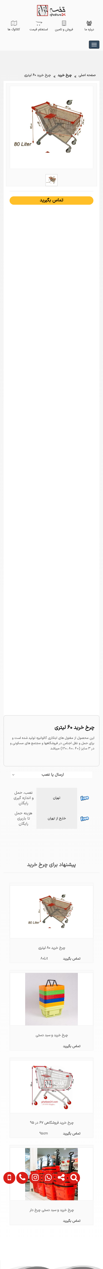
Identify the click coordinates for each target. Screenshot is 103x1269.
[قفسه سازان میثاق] (94, 45)
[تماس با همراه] (8, 1202)
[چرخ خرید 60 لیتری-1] (51, 180)
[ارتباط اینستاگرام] (33, 1202)
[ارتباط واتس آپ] (46, 1202)
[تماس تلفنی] (20, 1202)
